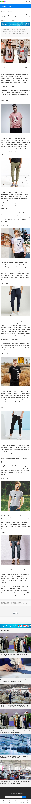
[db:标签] (15, 613)
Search (24, 796)
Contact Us (15, 791)
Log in (21, 1)
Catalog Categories (15, 789)
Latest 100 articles (24, 789)
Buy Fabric (3, 11)
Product (10, 5)
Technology (3, 6)
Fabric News (9, 11)
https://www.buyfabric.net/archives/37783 (12, 605)
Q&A (10, 6)
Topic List (8, 789)
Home (2, 5)
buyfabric (13, 793)
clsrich (7, 619)
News (18, 5)
